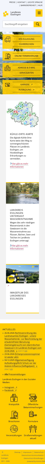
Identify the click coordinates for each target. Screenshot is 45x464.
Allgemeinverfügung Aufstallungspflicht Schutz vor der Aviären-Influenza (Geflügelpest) (20, 363)
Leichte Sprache (35, 2)
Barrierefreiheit (28, 5)
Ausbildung (25, 89)
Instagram (9, 387)
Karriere (25, 84)
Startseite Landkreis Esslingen (23, 14)
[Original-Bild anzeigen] (22, 127)
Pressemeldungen (15, 374)
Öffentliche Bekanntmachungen (33, 406)
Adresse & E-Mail (26, 67)
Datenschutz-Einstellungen (34, 458)
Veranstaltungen (14, 435)
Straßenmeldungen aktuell (33, 437)
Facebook (9, 390)
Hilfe (40, 5)
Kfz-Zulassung (26, 39)
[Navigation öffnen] (39, 13)
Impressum (27, 452)
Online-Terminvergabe (26, 56)
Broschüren (14, 421)
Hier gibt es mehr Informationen (19, 165)
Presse (12, 2)
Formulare (33, 421)
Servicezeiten (27, 72)
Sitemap (17, 452)
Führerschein (26, 44)
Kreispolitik (14, 404)
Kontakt (22, 2)
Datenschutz (39, 452)
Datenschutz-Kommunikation (33, 455)
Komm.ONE (40, 461)
